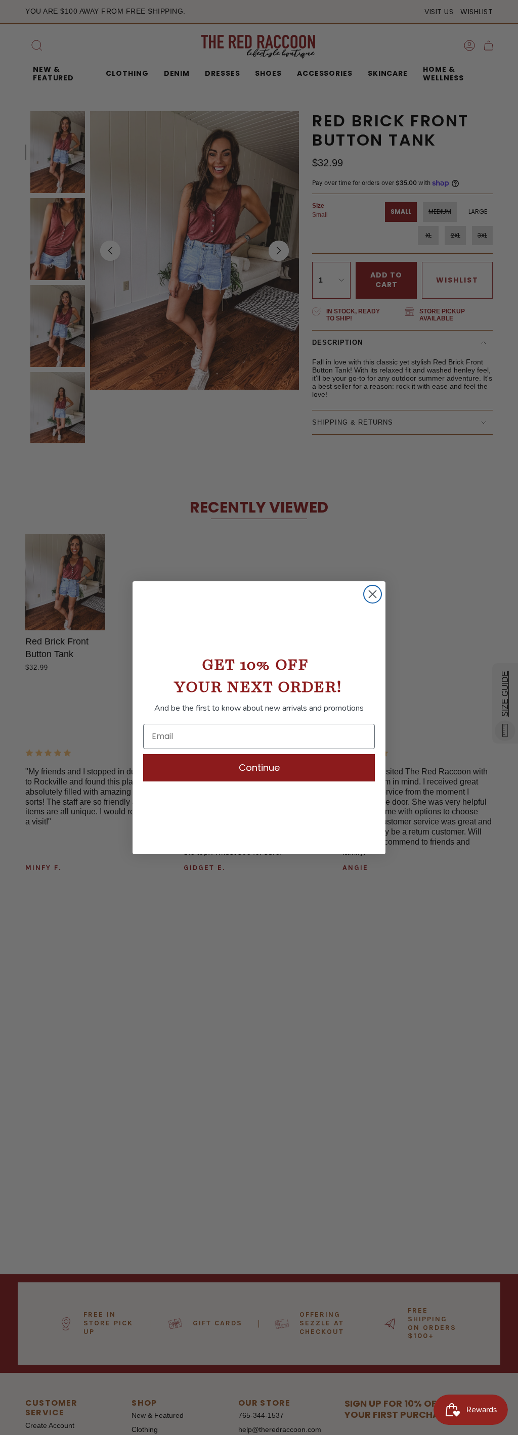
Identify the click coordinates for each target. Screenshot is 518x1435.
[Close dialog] (372, 594)
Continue (259, 767)
